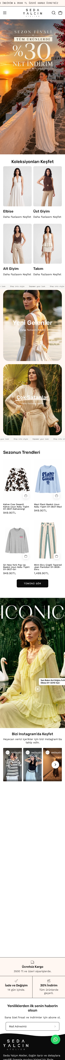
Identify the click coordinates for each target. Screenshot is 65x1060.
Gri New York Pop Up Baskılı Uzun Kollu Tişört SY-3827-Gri (16, 567)
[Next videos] (55, 764)
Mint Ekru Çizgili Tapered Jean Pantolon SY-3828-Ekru (48, 567)
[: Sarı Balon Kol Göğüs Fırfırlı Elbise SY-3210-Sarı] (37, 689)
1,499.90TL (41, 573)
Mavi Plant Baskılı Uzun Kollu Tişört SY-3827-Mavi (48, 505)
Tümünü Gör (32, 583)
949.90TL (9, 512)
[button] (53, 13)
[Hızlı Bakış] (26, 496)
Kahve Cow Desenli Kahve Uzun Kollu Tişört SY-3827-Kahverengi (16, 506)
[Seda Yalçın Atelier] (32, 13)
